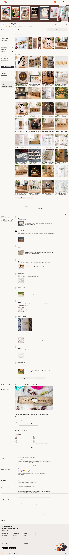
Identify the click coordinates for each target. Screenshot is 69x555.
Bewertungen (8, 29)
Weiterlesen (40, 208)
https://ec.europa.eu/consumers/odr (33, 492)
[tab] (7, 34)
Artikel (2, 29)
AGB (18, 29)
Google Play (12, 548)
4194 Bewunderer (4, 75)
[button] (57, 25)
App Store (5, 548)
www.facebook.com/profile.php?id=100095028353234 (28, 425)
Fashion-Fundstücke (36, 4)
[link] (16, 198)
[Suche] (55, 2)
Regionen (65, 553)
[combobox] (30, 2)
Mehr (32, 447)
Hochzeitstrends (49, 4)
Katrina (19, 216)
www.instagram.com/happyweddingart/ (26, 423)
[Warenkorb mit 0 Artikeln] (66, 2)
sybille (19, 362)
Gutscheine (57, 4)
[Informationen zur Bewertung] (6, 26)
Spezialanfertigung (8, 66)
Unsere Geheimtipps (19, 4)
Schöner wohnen (28, 4)
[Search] (66, 29)
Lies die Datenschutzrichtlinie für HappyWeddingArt (26, 486)
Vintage (43, 4)
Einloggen (59, 1)
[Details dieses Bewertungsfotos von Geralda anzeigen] (25, 324)
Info (13, 29)
